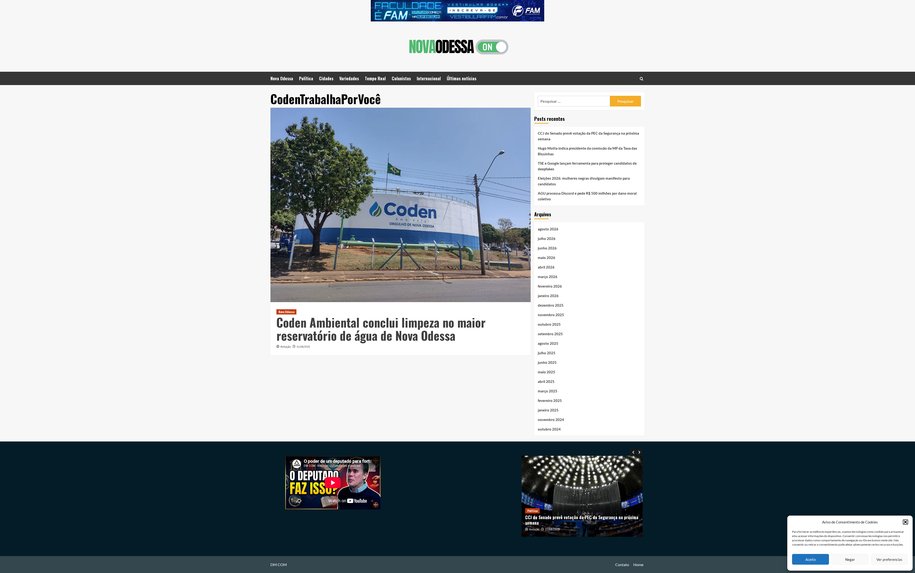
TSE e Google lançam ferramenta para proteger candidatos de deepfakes (587, 166)
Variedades (349, 78)
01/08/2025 (303, 347)
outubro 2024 (549, 429)
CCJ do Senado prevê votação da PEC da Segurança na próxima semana (588, 136)
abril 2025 (546, 381)
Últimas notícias (461, 78)
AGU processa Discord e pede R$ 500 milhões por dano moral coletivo (587, 196)
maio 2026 (546, 257)
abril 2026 (546, 267)
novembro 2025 (551, 315)
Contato (622, 564)
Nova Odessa (281, 78)
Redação (285, 347)
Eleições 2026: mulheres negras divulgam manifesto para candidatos (584, 181)
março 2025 (547, 391)
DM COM (278, 564)
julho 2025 (546, 353)
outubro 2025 (549, 324)
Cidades (326, 78)
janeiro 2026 (548, 296)
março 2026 (547, 276)
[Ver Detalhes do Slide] (457, 10)
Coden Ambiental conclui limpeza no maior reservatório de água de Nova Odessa (381, 328)
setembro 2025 (550, 334)
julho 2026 (546, 238)
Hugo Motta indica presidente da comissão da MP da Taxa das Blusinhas (587, 151)
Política (306, 78)
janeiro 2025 (548, 410)
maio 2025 (546, 372)
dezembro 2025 (551, 305)
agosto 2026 (548, 229)
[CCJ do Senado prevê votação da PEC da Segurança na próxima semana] (582, 496)
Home (638, 564)
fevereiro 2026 (550, 286)
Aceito (810, 559)
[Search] (642, 78)
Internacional (429, 78)
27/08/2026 (552, 529)
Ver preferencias (889, 559)
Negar (850, 559)
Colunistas (401, 78)
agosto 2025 (548, 343)
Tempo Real (375, 78)
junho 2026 (547, 248)
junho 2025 (547, 362)
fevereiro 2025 (550, 400)
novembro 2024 (551, 419)
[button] (905, 522)
